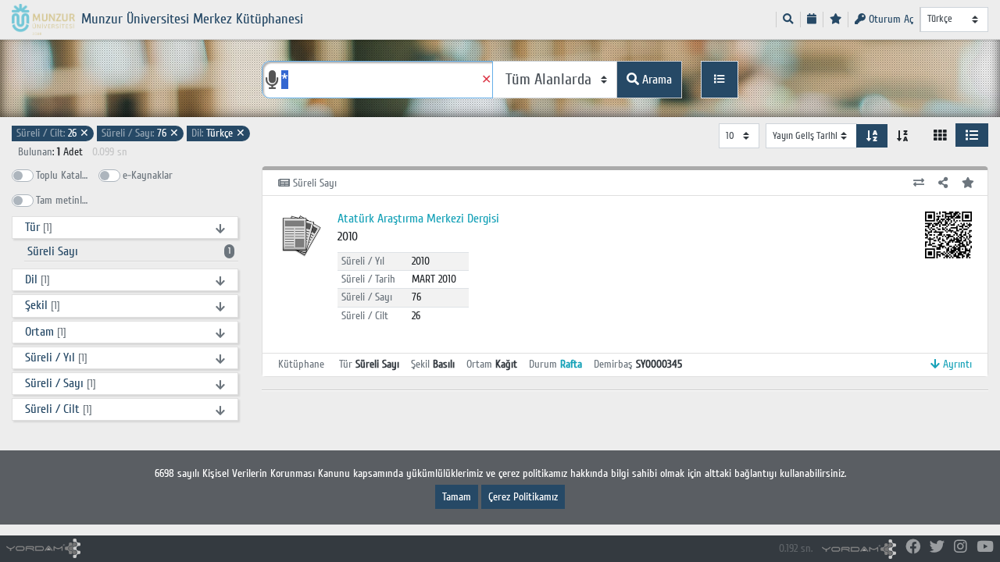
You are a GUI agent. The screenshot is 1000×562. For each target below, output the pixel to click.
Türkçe (218, 133)
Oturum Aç (889, 19)
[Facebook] (912, 548)
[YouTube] (985, 548)
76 (140, 133)
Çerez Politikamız (523, 496)
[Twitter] (937, 548)
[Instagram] (960, 548)
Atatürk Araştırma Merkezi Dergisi (418, 218)
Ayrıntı (956, 364)
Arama (655, 79)
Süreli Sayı (128, 251)
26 (52, 133)
